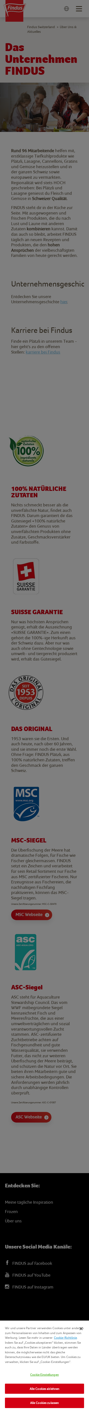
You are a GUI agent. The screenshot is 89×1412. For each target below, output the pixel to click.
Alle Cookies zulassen (44, 1403)
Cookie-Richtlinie (65, 1338)
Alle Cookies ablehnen (45, 1389)
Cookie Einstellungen (44, 1374)
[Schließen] (81, 1328)
